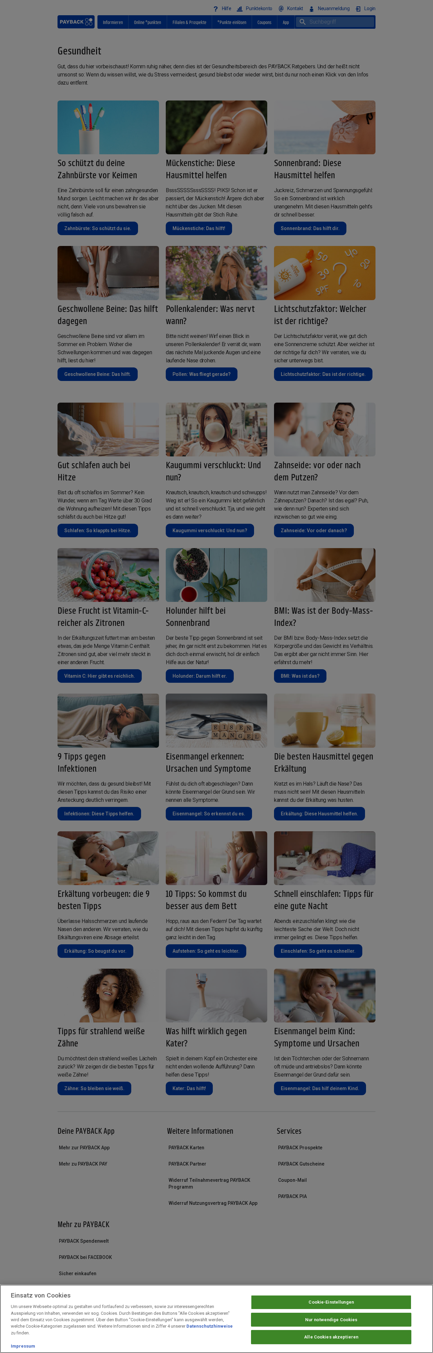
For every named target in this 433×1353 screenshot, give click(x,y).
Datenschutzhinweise (209, 1326)
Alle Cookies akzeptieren (331, 1337)
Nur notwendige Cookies (331, 1319)
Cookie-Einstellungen (331, 1302)
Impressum (23, 1346)
